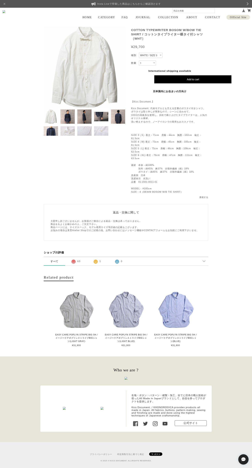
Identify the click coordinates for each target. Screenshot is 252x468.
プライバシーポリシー (101, 454)
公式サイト (190, 423)
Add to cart (193, 79)
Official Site (238, 17)
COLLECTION (168, 17)
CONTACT (212, 17)
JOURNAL (143, 17)
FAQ (125, 17)
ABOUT (191, 17)
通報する (203, 197)
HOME (87, 17)
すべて (54, 261)
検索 (212, 10)
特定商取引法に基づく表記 (130, 454)
